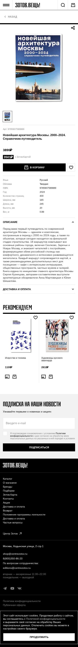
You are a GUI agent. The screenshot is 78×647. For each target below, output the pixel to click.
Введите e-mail (16, 423)
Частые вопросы (12, 522)
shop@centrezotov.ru (15, 553)
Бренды (7, 486)
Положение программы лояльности (24, 514)
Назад (12, 16)
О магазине (10, 482)
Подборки (9, 490)
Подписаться (39, 447)
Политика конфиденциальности (22, 601)
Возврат (7, 510)
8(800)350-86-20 (12, 558)
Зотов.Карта (10, 494)
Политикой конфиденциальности (45, 618)
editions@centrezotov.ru (17, 567)
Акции (6, 502)
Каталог (7, 478)
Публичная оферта (14, 605)
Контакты (8, 498)
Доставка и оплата (14, 506)
